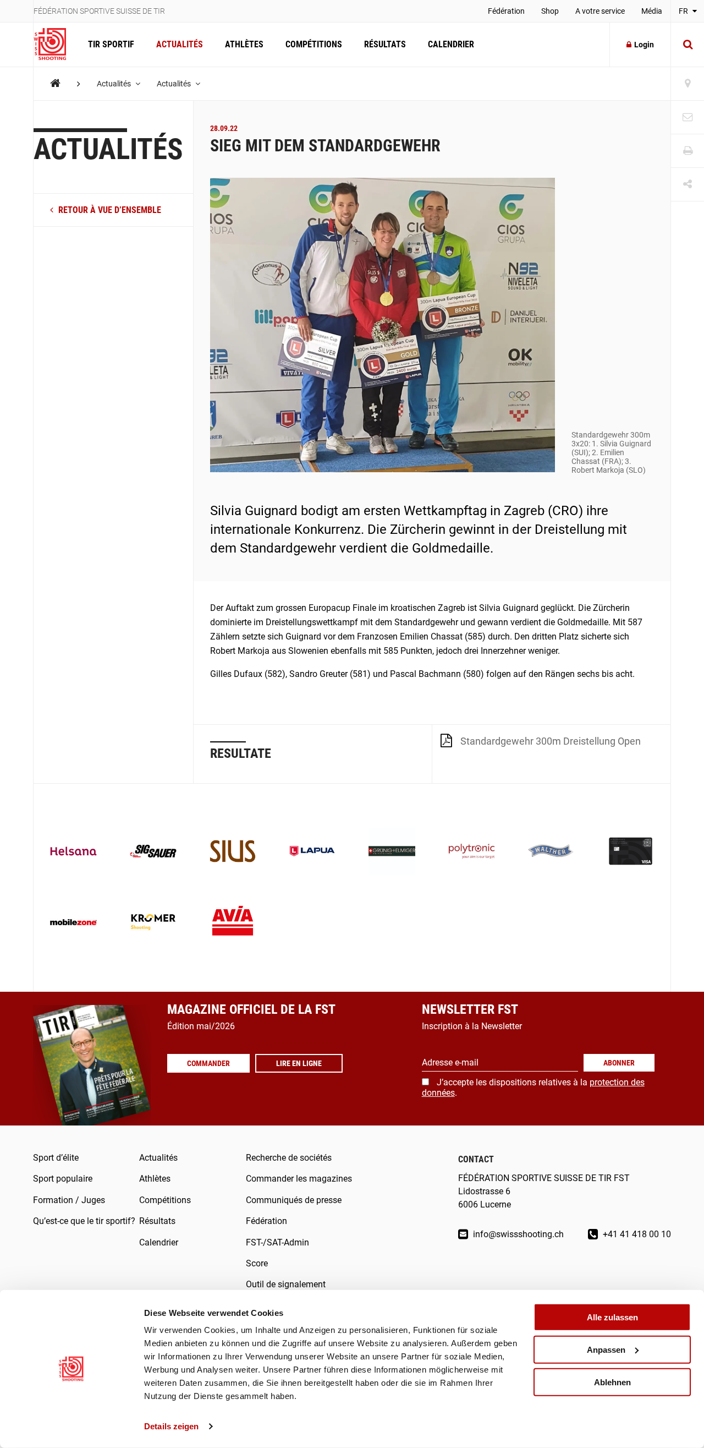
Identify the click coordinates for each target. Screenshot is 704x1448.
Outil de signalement (286, 1284)
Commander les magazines (299, 1178)
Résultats (385, 44)
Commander (208, 1063)
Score (257, 1263)
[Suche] (687, 45)
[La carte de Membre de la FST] (630, 852)
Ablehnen (612, 1381)
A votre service (600, 11)
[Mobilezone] (73, 923)
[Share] (687, 184)
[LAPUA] (312, 852)
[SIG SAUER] (153, 852)
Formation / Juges (69, 1200)
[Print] (687, 151)
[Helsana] (73, 852)
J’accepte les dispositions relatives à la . (533, 1087)
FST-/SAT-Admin (277, 1242)
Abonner (619, 1062)
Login (644, 44)
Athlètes (244, 44)
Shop (550, 11)
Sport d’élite (56, 1157)
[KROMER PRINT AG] (153, 923)
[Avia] (233, 923)
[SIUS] (233, 852)
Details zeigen (171, 1426)
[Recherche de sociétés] (687, 84)
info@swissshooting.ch (517, 1234)
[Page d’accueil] (55, 45)
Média (651, 11)
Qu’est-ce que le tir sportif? (84, 1221)
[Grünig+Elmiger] (392, 852)
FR (684, 11)
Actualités (179, 44)
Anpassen (606, 1349)
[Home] (55, 83)
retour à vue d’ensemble (108, 210)
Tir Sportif (111, 44)
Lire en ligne (299, 1063)
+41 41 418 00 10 (636, 1234)
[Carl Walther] (551, 852)
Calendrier (451, 44)
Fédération (506, 11)
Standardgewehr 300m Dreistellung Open (550, 741)
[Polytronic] (472, 852)
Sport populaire (62, 1178)
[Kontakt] (687, 117)
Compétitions (313, 44)
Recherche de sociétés (289, 1157)
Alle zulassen (612, 1317)
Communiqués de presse (294, 1200)
